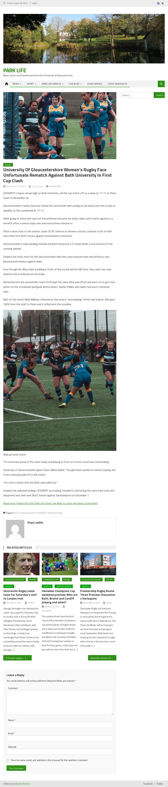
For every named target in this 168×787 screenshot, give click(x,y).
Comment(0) (55, 186)
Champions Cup (50, 579)
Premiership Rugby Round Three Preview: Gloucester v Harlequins (97, 595)
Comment (13, 688)
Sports (8, 586)
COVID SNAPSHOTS (117, 83)
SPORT (30, 83)
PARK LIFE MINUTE (51, 83)
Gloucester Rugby (14, 579)
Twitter (160, 783)
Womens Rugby (55, 512)
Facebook (148, 783)
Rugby (8, 164)
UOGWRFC (42, 512)
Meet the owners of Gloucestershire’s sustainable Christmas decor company (103, 658)
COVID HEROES (94, 83)
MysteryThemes (22, 783)
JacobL (109, 602)
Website (12, 746)
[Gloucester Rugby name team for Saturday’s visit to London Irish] (21, 564)
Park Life (14, 70)
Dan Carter (47, 610)
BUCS (16, 512)
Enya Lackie (37, 186)
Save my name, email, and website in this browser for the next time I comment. (49, 760)
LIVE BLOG (74, 83)
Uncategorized (63, 586)
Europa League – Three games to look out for (20, 658)
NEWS (16, 83)
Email (11, 733)
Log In (34, 3)
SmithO (31, 602)
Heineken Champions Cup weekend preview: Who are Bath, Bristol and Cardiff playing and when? (60, 596)
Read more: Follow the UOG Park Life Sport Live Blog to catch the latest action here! (50, 503)
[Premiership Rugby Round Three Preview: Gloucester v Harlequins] (98, 564)
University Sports (28, 512)
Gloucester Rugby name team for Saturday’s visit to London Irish (20, 595)
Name (11, 720)
